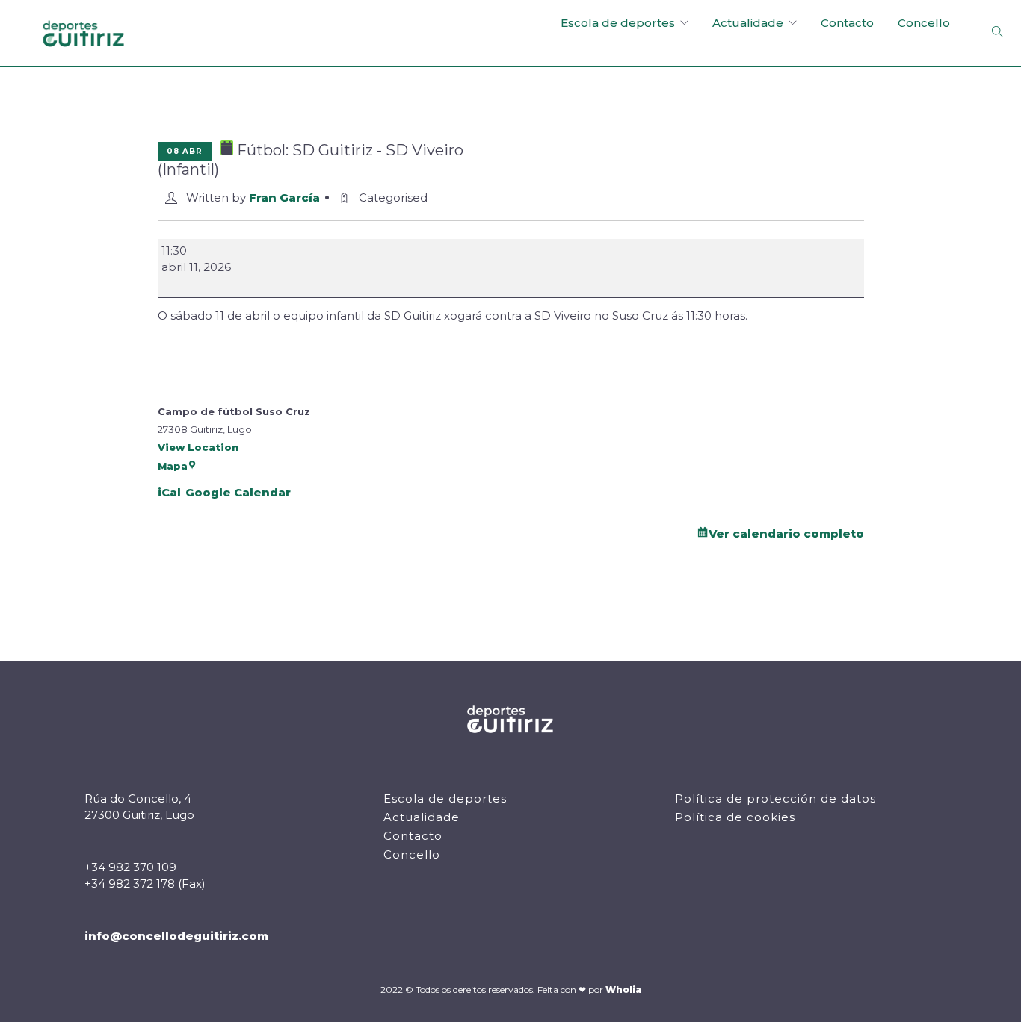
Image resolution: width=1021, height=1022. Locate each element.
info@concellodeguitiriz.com (176, 936)
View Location (198, 447)
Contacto (847, 23)
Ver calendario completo (786, 533)
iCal (169, 492)
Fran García (284, 197)
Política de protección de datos (775, 798)
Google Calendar (238, 492)
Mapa (173, 466)
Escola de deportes (618, 23)
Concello (924, 23)
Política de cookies (735, 817)
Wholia (623, 989)
